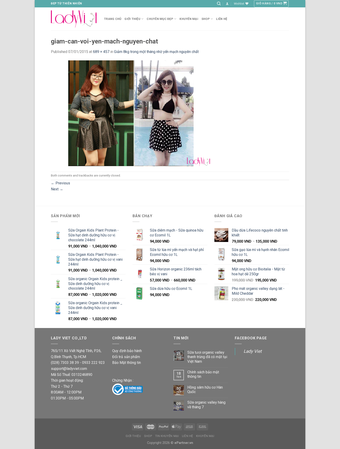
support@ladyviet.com (69, 368)
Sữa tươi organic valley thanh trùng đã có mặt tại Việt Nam (207, 356)
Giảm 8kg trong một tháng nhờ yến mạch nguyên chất (156, 52)
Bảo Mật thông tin (126, 362)
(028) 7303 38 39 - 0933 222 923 (78, 362)
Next (57, 189)
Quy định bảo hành (127, 351)
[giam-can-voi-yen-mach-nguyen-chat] (130, 113)
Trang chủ (112, 19)
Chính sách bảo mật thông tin (203, 374)
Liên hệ (221, 19)
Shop (205, 19)
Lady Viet (253, 351)
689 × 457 (101, 52)
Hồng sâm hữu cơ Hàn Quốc (205, 389)
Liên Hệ (187, 436)
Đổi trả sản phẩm (126, 357)
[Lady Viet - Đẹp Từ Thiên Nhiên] (74, 18)
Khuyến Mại (188, 19)
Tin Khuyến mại (167, 436)
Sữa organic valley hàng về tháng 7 (206, 404)
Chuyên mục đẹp (160, 19)
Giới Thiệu (132, 19)
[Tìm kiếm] (219, 3)
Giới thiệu (133, 436)
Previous (60, 183)
